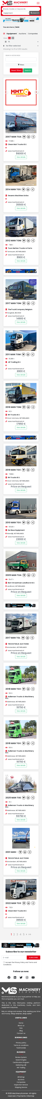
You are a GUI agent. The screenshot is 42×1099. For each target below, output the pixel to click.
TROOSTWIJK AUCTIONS (18, 644)
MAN (17, 27)
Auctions (22, 33)
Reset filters (16, 70)
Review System (21, 1057)
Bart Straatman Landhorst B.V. (21, 583)
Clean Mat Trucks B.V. (17, 144)
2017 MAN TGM (13, 303)
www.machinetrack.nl (16, 151)
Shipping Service (21, 1087)
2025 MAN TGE (13, 797)
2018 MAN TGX (13, 688)
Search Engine (21, 1060)
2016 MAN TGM (13, 407)
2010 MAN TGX (13, 522)
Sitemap (30, 1096)
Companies (33, 33)
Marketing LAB (21, 1065)
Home (21, 1023)
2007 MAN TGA (13, 136)
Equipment (12, 33)
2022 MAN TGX (13, 903)
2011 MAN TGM (13, 354)
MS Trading (21, 1068)
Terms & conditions (21, 1045)
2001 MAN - (11, 852)
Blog (21, 1031)
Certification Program (21, 1062)
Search (35, 13)
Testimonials (21, 1048)
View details (21, 157)
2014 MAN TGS (13, 189)
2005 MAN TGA (13, 575)
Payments (21, 1096)
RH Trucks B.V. (14, 415)
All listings (21, 1077)
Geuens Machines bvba (18, 195)
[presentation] (6, 92)
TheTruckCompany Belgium (20, 309)
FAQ (21, 1028)
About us (21, 1025)
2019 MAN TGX (13, 469)
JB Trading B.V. (14, 362)
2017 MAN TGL (13, 637)
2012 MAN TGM (13, 240)
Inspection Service (21, 1085)
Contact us (21, 1033)
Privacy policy (21, 1043)
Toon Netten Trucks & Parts (20, 248)
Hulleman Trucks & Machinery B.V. (19, 697)
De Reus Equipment (16, 530)
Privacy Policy (20, 962)
